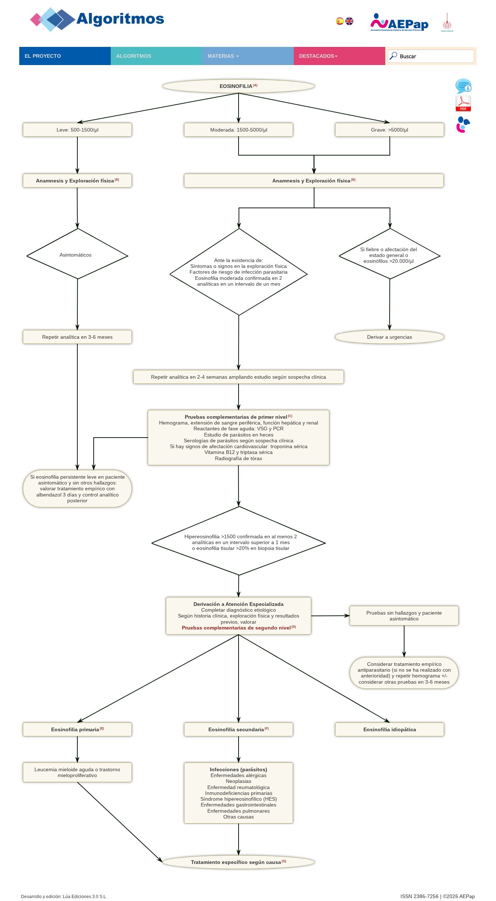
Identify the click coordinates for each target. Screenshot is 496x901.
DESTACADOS (316, 56)
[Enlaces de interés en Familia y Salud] (463, 124)
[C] (290, 416)
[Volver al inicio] (97, 19)
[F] (267, 728)
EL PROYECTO (43, 56)
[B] (117, 179)
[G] (284, 861)
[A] (255, 85)
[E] (102, 728)
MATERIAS (221, 56)
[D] (294, 626)
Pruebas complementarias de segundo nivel (236, 628)
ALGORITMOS (133, 56)
